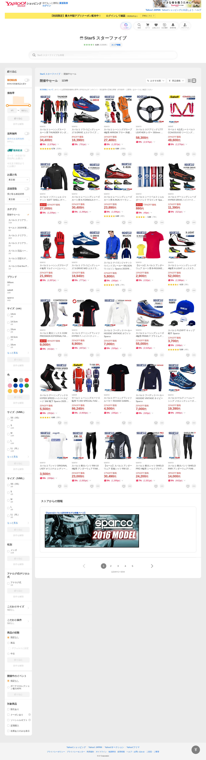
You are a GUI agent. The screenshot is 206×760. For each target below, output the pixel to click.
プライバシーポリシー (56, 752)
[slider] (7, 105)
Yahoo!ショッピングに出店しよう (178, 10)
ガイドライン (101, 752)
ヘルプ (198, 10)
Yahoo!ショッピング (76, 747)
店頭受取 (12, 188)
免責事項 (112, 752)
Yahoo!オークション (114, 747)
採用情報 (121, 752)
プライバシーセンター (76, 752)
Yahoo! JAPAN (153, 10)
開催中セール (49, 80)
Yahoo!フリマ (133, 747)
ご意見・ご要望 (152, 752)
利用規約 (90, 752)
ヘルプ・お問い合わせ (136, 752)
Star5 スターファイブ (50, 74)
